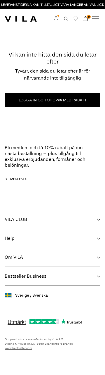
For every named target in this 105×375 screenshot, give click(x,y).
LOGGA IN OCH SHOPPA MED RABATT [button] (53, 100)
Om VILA (14, 257)
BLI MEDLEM (14, 179)
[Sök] (66, 18)
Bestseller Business (25, 276)
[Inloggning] (56, 18)
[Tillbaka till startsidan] (21, 18)
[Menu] (95, 18)
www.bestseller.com (18, 348)
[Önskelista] (75, 18)
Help (10, 238)
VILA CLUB (16, 219)
